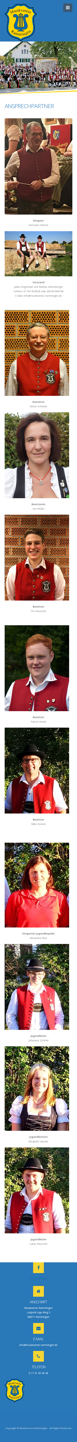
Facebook (38, 1278)
